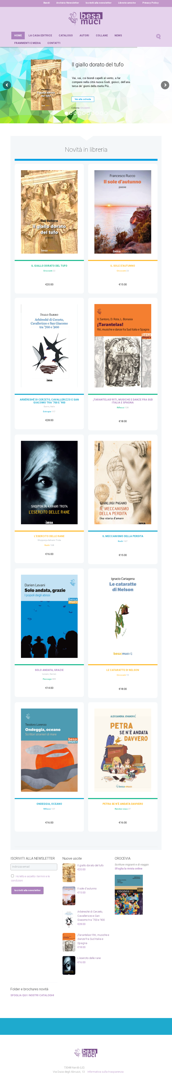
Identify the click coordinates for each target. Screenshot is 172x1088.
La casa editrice (40, 35)
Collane (102, 35)
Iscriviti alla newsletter (98, 2)
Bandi (46, 2)
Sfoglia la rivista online (128, 868)
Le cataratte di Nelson (122, 670)
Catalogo (66, 35)
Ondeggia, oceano (49, 803)
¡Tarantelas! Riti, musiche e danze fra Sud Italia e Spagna (123, 401)
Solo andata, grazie (49, 670)
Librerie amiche (127, 2)
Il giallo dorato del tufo (49, 265)
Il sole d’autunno (122, 265)
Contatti (53, 43)
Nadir (47, 545)
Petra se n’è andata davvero (123, 803)
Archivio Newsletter (67, 2)
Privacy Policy (150, 2)
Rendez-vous (121, 809)
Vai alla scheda (83, 99)
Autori (84, 35)
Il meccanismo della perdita (122, 536)
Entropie (47, 411)
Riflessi (120, 407)
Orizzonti (85, 108)
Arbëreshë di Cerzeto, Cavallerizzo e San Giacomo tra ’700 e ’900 (49, 401)
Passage (47, 679)
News (118, 35)
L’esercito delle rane (49, 536)
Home (18, 35)
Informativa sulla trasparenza (105, 1071)
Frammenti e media (27, 43)
